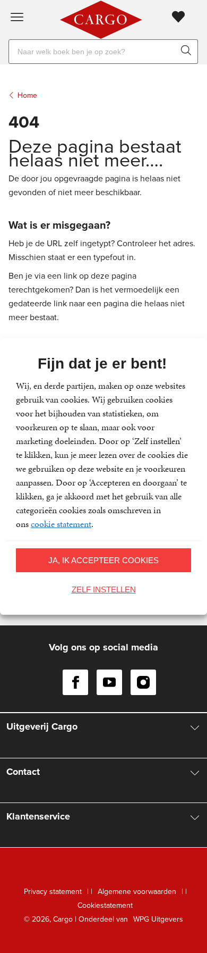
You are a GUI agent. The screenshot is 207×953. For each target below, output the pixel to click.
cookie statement (61, 523)
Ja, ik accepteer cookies (103, 560)
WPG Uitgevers (158, 919)
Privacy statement (53, 891)
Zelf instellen (104, 589)
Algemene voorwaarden (137, 891)
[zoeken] (188, 51)
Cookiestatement (105, 905)
